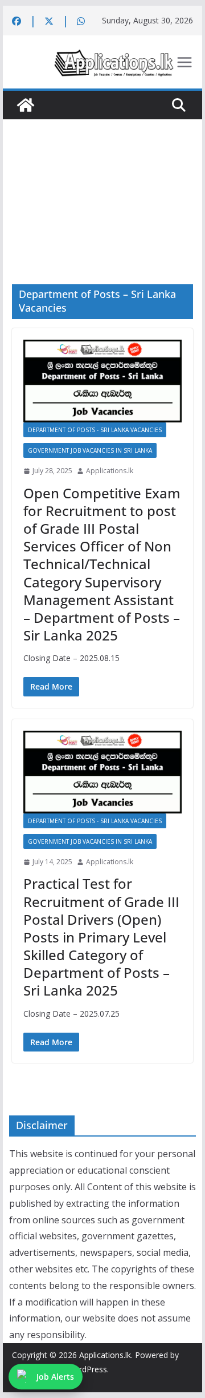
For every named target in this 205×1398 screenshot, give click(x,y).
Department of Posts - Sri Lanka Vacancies (95, 430)
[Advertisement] (102, 184)
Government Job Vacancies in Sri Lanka (90, 450)
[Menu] (184, 62)
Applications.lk (109, 471)
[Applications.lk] (26, 105)
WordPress (87, 1369)
